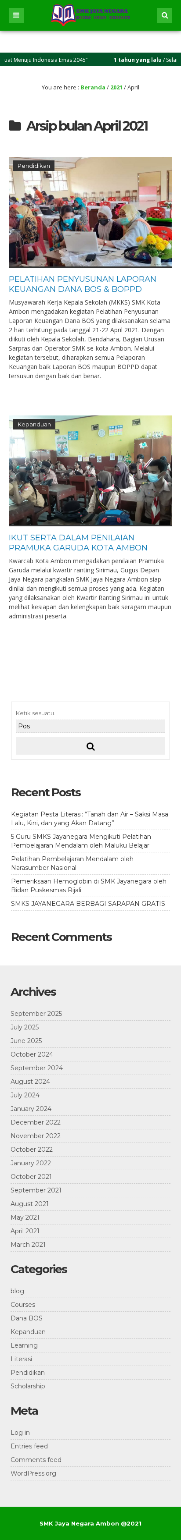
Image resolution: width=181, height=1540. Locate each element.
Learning (24, 1345)
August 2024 (30, 1082)
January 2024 (31, 1109)
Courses (23, 1305)
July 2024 (25, 1095)
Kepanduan (34, 424)
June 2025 (26, 1041)
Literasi (21, 1359)
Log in (20, 1433)
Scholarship (28, 1386)
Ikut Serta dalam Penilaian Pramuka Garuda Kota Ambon (78, 543)
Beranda (92, 87)
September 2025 (36, 1014)
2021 (116, 87)
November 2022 (36, 1136)
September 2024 (37, 1068)
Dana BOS (27, 1318)
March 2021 (28, 1245)
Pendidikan (34, 165)
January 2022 (31, 1163)
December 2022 (36, 1122)
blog (17, 1291)
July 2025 (25, 1027)
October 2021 (31, 1177)
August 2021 (30, 1204)
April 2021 (25, 1231)
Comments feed (36, 1460)
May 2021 (25, 1217)
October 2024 (32, 1054)
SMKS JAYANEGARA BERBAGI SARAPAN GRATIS (88, 904)
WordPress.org (33, 1473)
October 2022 (32, 1149)
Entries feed (29, 1446)
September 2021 (36, 1190)
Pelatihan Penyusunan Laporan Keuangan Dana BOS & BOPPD (82, 284)
